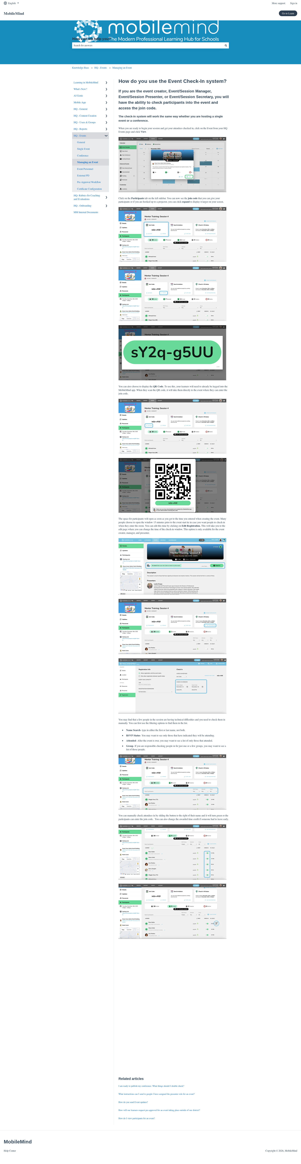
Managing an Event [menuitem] (87, 162)
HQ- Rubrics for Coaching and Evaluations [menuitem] (87, 197)
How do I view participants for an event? (137, 1118)
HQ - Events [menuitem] (80, 135)
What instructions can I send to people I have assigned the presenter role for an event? (157, 1093)
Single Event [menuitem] (83, 148)
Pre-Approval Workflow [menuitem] (89, 182)
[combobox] (147, 45)
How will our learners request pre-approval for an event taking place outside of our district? (159, 1110)
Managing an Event (122, 67)
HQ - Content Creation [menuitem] (85, 115)
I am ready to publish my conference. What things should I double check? (151, 1085)
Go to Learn (288, 13)
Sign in (293, 3)
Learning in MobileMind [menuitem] (86, 82)
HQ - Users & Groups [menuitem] (85, 122)
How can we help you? (91, 39)
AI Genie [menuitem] (78, 95)
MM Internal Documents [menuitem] (86, 212)
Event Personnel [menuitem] (85, 168)
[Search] (226, 45)
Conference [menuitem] (82, 155)
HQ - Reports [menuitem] (80, 128)
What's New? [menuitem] (80, 89)
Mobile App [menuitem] (80, 102)
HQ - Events (100, 67)
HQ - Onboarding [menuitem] (82, 205)
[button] (106, 82)
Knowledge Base (80, 67)
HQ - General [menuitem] (80, 108)
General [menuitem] (81, 142)
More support (278, 3)
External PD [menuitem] (83, 175)
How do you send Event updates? (133, 1102)
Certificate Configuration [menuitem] (89, 188)
